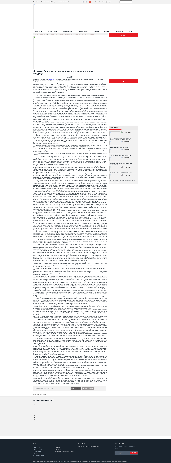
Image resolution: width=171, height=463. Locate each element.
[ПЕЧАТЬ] (86, 388)
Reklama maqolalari (63, 2)
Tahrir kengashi (37, 449)
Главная (36, 34)
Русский (51, 79)
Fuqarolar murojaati (38, 455)
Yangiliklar (36, 2)
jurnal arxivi (67, 31)
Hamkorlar (58, 449)
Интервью (43, 34)
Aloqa (130, 31)
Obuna (96, 31)
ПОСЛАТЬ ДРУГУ (75, 388)
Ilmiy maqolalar (45, 2)
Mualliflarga (83, 31)
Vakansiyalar (37, 453)
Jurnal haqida (52, 31)
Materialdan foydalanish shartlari (64, 451)
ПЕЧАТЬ (91, 388)
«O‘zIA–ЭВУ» (37, 447)
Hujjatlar (119, 31)
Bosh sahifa (39, 31)
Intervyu (53, 2)
